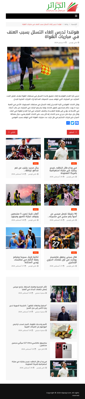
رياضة (74, 163)
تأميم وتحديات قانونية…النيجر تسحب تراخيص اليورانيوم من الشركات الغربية (30, 325)
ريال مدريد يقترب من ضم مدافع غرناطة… (27, 169)
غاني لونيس (73, 42)
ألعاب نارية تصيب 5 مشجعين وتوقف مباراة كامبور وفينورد (25, 215)
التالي (13, 132)
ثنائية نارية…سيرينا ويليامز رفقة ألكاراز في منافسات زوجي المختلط (26, 259)
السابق (71, 132)
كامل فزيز (41, 349)
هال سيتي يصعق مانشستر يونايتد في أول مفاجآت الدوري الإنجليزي (62, 259)
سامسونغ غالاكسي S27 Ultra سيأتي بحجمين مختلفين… (29, 344)
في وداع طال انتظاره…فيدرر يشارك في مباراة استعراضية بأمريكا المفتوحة (63, 170)
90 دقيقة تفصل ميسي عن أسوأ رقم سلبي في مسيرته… (62, 215)
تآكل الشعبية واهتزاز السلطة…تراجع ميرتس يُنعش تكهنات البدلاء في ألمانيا (30, 288)
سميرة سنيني (40, 293)
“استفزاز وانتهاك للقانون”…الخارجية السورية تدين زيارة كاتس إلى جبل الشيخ (28, 307)
